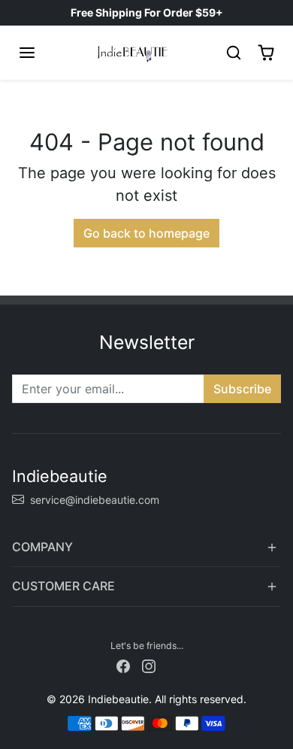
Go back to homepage (146, 233)
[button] (27, 53)
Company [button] (42, 546)
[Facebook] (123, 665)
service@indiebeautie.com (94, 499)
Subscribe (242, 388)
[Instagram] (149, 665)
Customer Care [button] (63, 585)
